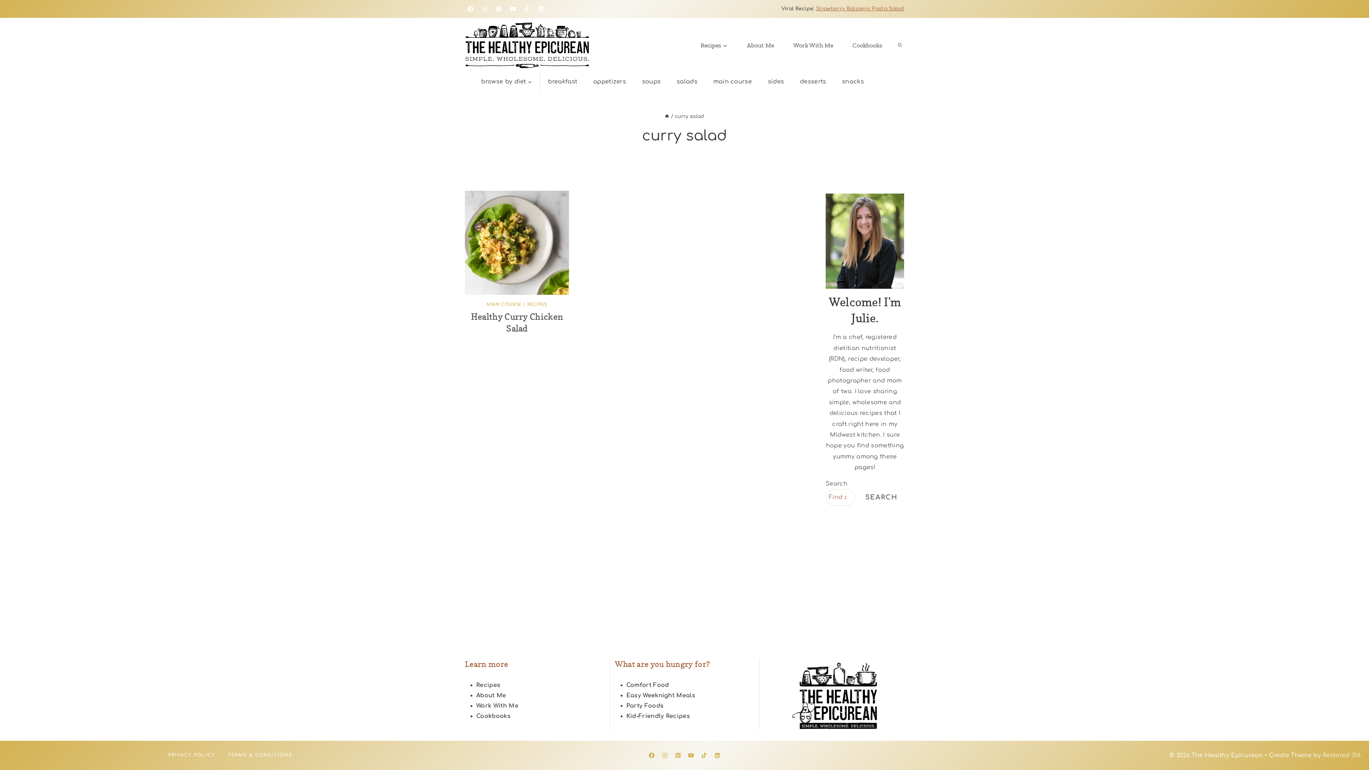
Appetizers (609, 81)
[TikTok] (527, 9)
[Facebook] (470, 9)
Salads (687, 81)
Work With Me (813, 45)
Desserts (813, 81)
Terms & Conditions (260, 755)
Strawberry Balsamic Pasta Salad (860, 8)
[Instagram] (485, 9)
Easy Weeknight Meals (660, 695)
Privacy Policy (191, 755)
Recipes (537, 304)
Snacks (853, 81)
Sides (776, 81)
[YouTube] (513, 9)
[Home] (667, 116)
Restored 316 (1341, 755)
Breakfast (562, 81)
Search (836, 484)
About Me (760, 45)
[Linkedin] (541, 9)
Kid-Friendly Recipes (658, 716)
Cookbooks (867, 45)
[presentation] (517, 243)
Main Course (732, 81)
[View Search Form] (900, 45)
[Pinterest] (498, 9)
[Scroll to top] (1352, 743)
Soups (651, 81)
